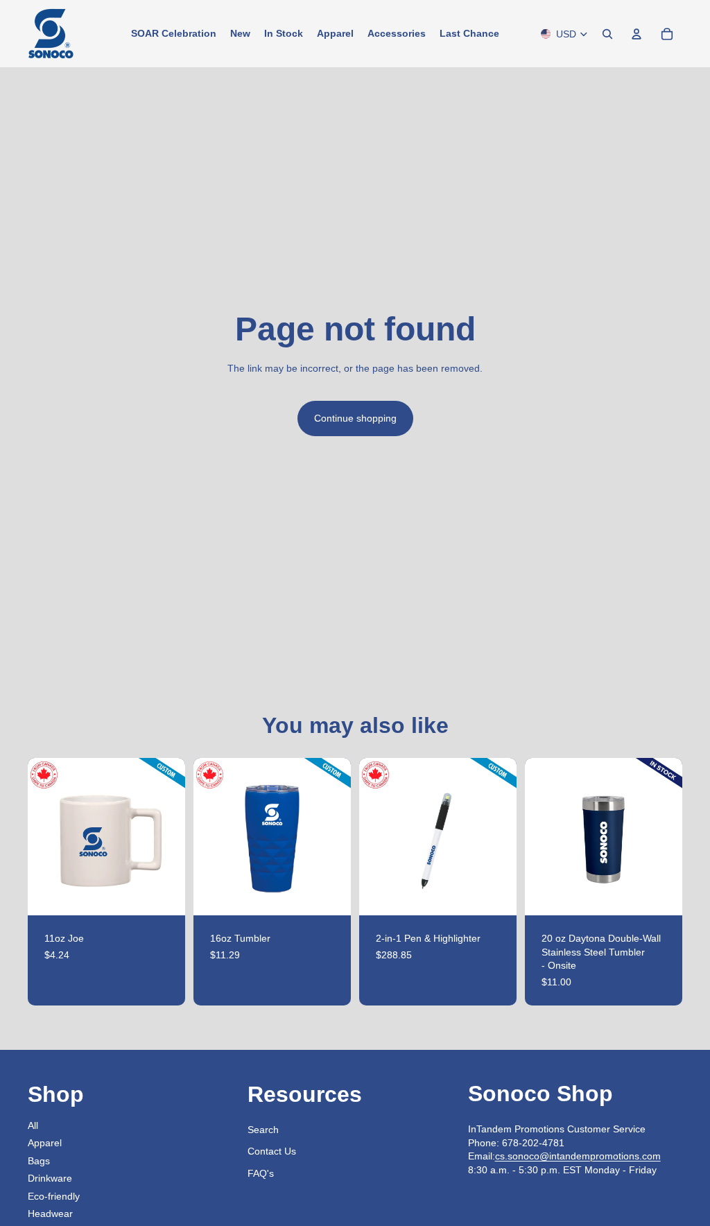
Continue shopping (355, 418)
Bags (39, 1160)
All (33, 1125)
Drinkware (50, 1178)
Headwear (50, 1213)
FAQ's (261, 1173)
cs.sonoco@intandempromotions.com (578, 1156)
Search (263, 1129)
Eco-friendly (54, 1196)
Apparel (45, 1142)
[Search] (607, 34)
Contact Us (272, 1151)
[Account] (636, 34)
